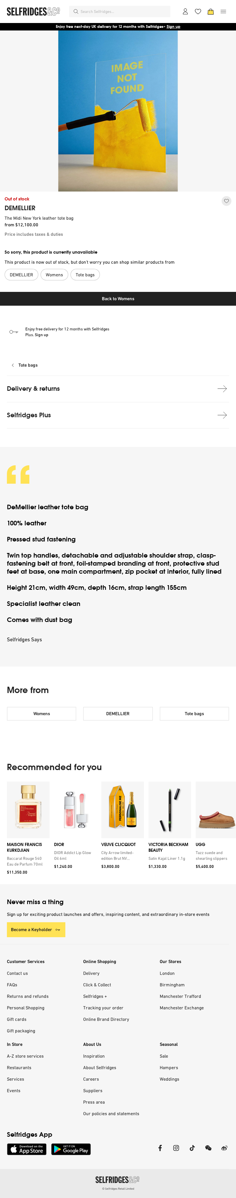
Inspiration (94, 1056)
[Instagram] (176, 1151)
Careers (91, 1079)
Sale (164, 1056)
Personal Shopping (25, 1007)
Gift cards (16, 1019)
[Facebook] (160, 1151)
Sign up (173, 26)
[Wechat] (208, 1151)
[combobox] (124, 11)
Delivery (91, 973)
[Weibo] (224, 1151)
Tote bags (28, 365)
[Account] (185, 11)
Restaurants (19, 1067)
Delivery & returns (33, 388)
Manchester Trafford (180, 996)
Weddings (169, 1079)
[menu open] (223, 11)
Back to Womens (118, 298)
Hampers (169, 1067)
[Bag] (210, 11)
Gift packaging (21, 1030)
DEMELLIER (20, 208)
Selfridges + (95, 996)
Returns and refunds (28, 996)
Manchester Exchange (182, 1007)
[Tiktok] (192, 1151)
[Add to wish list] (226, 201)
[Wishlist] (198, 11)
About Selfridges (99, 1067)
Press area (94, 1102)
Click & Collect (97, 984)
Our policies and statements (111, 1113)
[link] (27, 861)
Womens (41, 713)
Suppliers (92, 1090)
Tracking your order (103, 1007)
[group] (118, 833)
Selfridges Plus (29, 415)
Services (15, 1079)
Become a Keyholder (31, 929)
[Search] (76, 11)
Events (13, 1090)
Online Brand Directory (106, 1019)
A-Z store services (25, 1056)
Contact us (17, 973)
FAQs (12, 984)
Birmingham (172, 984)
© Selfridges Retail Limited (118, 1188)
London (167, 973)
